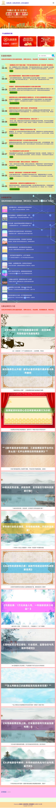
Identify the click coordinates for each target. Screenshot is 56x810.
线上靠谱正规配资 (14, 103)
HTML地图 (40, 804)
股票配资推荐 (13, 92)
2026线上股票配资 (14, 189)
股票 (11, 71)
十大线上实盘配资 (14, 114)
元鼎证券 (12, 81)
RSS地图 (36, 804)
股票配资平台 (13, 124)
